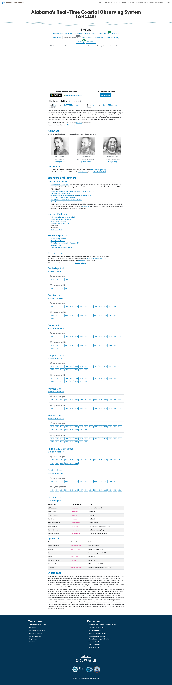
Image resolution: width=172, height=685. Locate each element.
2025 (66, 279)
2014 (66, 306)
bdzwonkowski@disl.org (98, 170)
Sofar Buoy (81, 41)
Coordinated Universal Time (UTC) (96, 258)
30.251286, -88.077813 (56, 359)
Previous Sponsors (58, 235)
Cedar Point (79, 33)
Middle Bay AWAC (86, 38)
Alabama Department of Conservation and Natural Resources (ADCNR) (72, 191)
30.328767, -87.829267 (56, 298)
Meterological (54, 500)
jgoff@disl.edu (86, 162)
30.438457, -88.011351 (56, 452)
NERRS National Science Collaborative (62, 247)
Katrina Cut (115, 33)
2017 (81, 306)
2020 (95, 306)
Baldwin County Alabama (58, 239)
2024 (61, 279)
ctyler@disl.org (112, 162)
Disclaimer (54, 572)
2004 (57, 366)
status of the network (69, 125)
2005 (61, 366)
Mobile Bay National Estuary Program (62, 202)
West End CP (91, 42)
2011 (52, 306)
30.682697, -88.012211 (56, 271)
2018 (86, 306)
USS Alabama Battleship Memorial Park (63, 217)
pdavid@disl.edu (60, 162)
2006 (66, 366)
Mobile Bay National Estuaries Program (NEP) (65, 243)
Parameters (54, 497)
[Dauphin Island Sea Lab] (12, 3)
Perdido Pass (99, 38)
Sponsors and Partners (62, 177)
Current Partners (57, 213)
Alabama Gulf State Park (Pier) (60, 223)
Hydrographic (54, 538)
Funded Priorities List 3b (85, 195)
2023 (57, 279)
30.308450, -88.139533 (56, 328)
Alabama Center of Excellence (60, 185)
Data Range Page (80, 263)
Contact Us (54, 166)
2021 (100, 306)
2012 (57, 306)
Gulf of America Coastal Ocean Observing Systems (66, 200)
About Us (53, 130)
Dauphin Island (90, 33)
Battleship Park (58, 33)
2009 (57, 345)
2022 (52, 279)
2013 (61, 306)
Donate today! (105, 95)
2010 (52, 315)
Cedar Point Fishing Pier (58, 221)
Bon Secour (69, 33)
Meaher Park (57, 38)
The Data (79, 123)
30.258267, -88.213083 (56, 392)
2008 (52, 345)
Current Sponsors (57, 181)
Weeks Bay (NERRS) (112, 38)
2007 (71, 366)
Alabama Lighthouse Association (61, 219)
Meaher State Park (56, 230)
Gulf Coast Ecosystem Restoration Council (64, 195)
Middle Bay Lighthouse (71, 37)
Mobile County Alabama (58, 241)
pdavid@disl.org (82, 172)
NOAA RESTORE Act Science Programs (63, 198)
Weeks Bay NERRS (56, 245)
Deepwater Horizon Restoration (60, 193)
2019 (90, 306)
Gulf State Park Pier (104, 33)
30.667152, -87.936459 (56, 419)
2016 (76, 306)
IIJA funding (86, 206)
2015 (71, 306)
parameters (81, 261)
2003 (52, 366)
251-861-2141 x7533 (99, 172)
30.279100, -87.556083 (56, 473)
